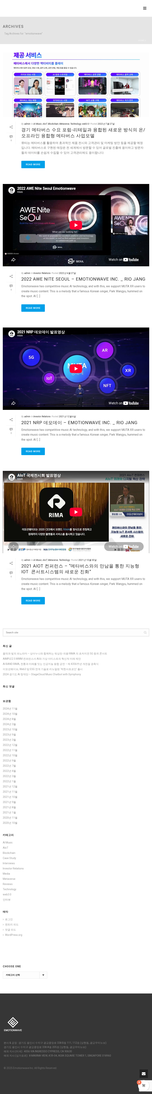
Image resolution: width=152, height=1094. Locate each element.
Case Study (9, 858)
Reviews (8, 884)
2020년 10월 (10, 822)
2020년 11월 (10, 817)
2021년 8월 (9, 807)
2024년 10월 (10, 713)
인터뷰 (7, 899)
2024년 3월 (9, 724)
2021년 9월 (9, 802)
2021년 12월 (10, 786)
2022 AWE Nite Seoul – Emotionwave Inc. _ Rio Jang (83, 279)
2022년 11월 (10, 750)
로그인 (9, 919)
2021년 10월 (10, 796)
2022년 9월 (9, 760)
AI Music (37, 124)
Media (6, 873)
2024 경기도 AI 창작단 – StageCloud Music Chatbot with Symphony (42, 674)
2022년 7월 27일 (106, 124)
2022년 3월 (9, 776)
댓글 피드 (10, 929)
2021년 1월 (9, 812)
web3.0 (85, 124)
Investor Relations (42, 273)
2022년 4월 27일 (67, 273)
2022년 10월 (10, 755)
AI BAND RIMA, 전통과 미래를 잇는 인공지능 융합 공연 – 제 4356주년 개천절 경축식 (51, 663)
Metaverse (64, 124)
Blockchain (53, 124)
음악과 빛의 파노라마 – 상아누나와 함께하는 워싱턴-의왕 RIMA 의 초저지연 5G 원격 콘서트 (55, 653)
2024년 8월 (9, 719)
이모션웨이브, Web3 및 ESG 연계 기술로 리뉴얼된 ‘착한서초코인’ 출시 (43, 669)
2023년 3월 (9, 739)
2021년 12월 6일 (67, 416)
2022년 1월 (9, 781)
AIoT (45, 124)
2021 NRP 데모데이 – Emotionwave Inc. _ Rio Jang (79, 422)
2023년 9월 (9, 734)
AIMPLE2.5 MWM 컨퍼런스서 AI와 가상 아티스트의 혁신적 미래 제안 (42, 658)
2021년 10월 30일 (87, 560)
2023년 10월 (10, 729)
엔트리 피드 (12, 924)
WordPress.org (13, 934)
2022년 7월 (9, 765)
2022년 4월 (9, 770)
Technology (75, 124)
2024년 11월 (10, 708)
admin (27, 124)
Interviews (9, 863)
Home (141, 41)
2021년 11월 (10, 791)
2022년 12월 (10, 744)
